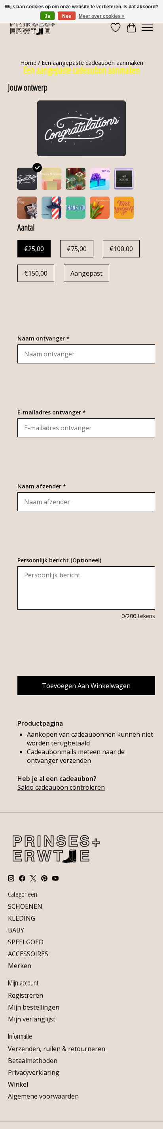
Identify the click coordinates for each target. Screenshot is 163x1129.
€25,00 (34, 248)
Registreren (25, 995)
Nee (66, 16)
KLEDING (21, 918)
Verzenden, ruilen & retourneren (56, 1048)
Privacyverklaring (33, 1072)
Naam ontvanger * (43, 338)
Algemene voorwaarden (43, 1096)
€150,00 (35, 273)
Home (28, 62)
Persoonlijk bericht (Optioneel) (59, 560)
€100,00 (121, 248)
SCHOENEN (25, 906)
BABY (16, 930)
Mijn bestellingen (33, 1007)
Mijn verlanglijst (31, 1019)
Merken (19, 965)
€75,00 (77, 248)
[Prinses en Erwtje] (32, 27)
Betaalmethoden (32, 1060)
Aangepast (86, 273)
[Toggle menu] (147, 28)
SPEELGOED (26, 942)
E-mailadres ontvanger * (51, 412)
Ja (47, 16)
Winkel (18, 1084)
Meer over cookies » (102, 16)
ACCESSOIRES (28, 953)
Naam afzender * (41, 486)
